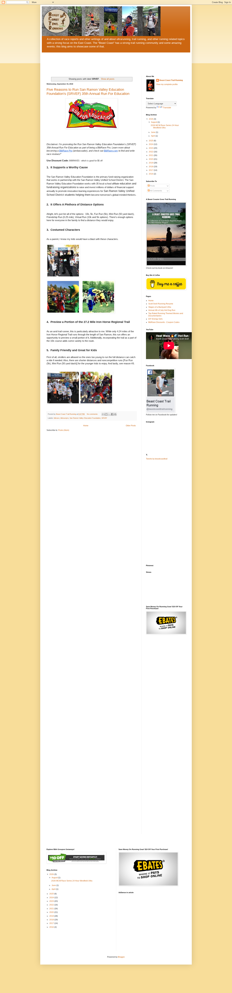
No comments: (92, 414)
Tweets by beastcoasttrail (156, 459)
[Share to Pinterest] (115, 414)
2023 (151, 148)
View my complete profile (167, 84)
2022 (151, 152)
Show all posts (107, 79)
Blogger (121, 957)
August (154, 122)
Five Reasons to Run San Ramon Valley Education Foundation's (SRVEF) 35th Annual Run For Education (88, 92)
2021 (151, 155)
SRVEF (104, 418)
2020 (151, 159)
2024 (151, 144)
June (153, 132)
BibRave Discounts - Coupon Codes (163, 322)
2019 (151, 163)
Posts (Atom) (63, 430)
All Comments (156, 191)
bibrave (56, 418)
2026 (151, 119)
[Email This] (103, 414)
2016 (151, 174)
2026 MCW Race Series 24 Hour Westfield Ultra (165, 126)
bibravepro (64, 418)
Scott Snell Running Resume (160, 304)
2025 (151, 141)
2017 (151, 170)
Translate (167, 108)
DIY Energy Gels (155, 319)
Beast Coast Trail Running (171, 80)
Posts (152, 186)
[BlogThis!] (106, 414)
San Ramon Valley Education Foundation (85, 418)
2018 (151, 166)
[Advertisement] (165, 512)
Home (85, 426)
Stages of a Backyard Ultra (159, 307)
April (153, 136)
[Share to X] (109, 414)
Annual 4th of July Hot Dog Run (161, 310)
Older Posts (131, 426)
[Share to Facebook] (112, 414)
